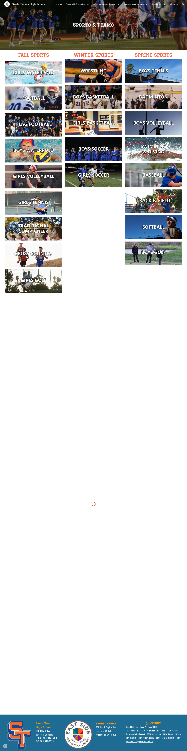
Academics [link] (157, 4)
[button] (183, 4)
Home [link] (59, 4)
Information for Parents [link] (105, 4)
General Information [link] (76, 4)
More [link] (172, 4)
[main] (93, 25)
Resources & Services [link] (134, 4)
